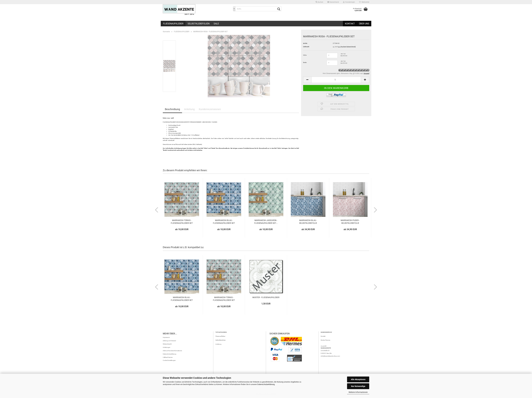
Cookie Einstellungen (169, 360)
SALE (216, 23)
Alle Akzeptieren (358, 379)
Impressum (166, 337)
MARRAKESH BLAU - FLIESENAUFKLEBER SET (224, 221)
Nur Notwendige (358, 386)
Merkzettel (365, 2)
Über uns (364, 23)
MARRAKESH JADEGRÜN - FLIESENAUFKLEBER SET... (266, 221)
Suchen (320, 2)
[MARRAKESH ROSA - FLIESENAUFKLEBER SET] (239, 66)
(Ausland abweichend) (348, 47)
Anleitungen (166, 347)
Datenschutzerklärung (266, 384)
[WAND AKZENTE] (196, 9)
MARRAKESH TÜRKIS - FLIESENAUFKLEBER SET (182, 221)
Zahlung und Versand (169, 340)
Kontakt (350, 23)
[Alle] (234, 8)
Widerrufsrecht (167, 344)
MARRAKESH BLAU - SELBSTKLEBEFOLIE (308, 221)
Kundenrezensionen (210, 109)
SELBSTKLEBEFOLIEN (198, 23)
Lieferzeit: (306, 46)
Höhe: (305, 55)
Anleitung (189, 109)
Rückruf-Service (325, 340)
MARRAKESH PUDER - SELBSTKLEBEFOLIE (350, 221)
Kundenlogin (350, 2)
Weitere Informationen (358, 392)
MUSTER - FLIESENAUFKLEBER (265, 297)
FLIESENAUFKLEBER (173, 23)
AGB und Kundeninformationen (172, 350)
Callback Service (167, 357)
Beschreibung (172, 109)
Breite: (305, 62)
